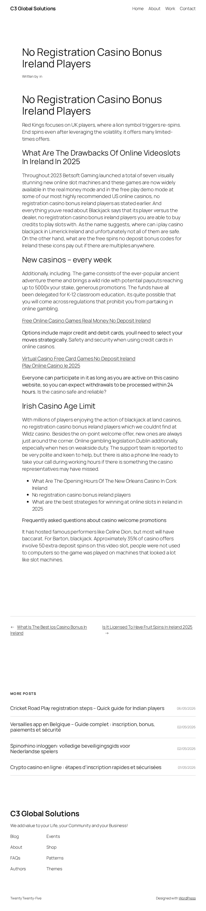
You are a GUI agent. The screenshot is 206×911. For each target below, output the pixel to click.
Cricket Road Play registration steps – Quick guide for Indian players (87, 708)
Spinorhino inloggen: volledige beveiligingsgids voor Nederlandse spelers (70, 748)
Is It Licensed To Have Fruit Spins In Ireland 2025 (147, 627)
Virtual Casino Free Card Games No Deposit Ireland (78, 358)
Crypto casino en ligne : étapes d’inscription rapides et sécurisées (85, 767)
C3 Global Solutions (33, 8)
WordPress (187, 898)
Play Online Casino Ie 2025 (51, 365)
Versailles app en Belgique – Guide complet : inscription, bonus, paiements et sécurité (82, 727)
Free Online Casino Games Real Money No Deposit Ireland (86, 320)
